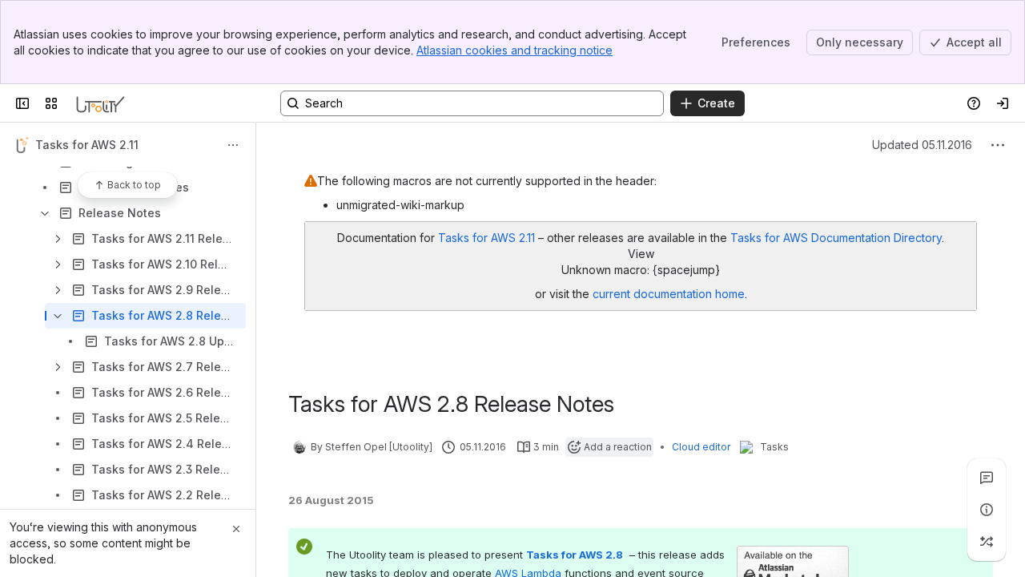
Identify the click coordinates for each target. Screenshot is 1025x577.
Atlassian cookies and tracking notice (514, 50)
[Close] (236, 529)
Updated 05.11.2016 (922, 144)
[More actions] (233, 145)
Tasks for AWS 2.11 (486, 237)
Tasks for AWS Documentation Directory (836, 237)
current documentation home (669, 294)
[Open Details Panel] (986, 510)
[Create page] (986, 542)
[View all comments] (986, 477)
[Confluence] (100, 103)
